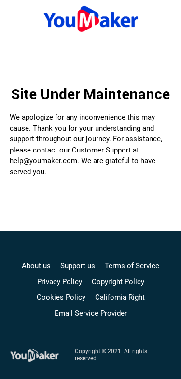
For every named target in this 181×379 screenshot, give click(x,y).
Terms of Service (132, 265)
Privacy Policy (59, 281)
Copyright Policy (118, 281)
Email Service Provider (91, 313)
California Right (120, 297)
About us (36, 265)
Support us (77, 265)
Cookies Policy (61, 297)
